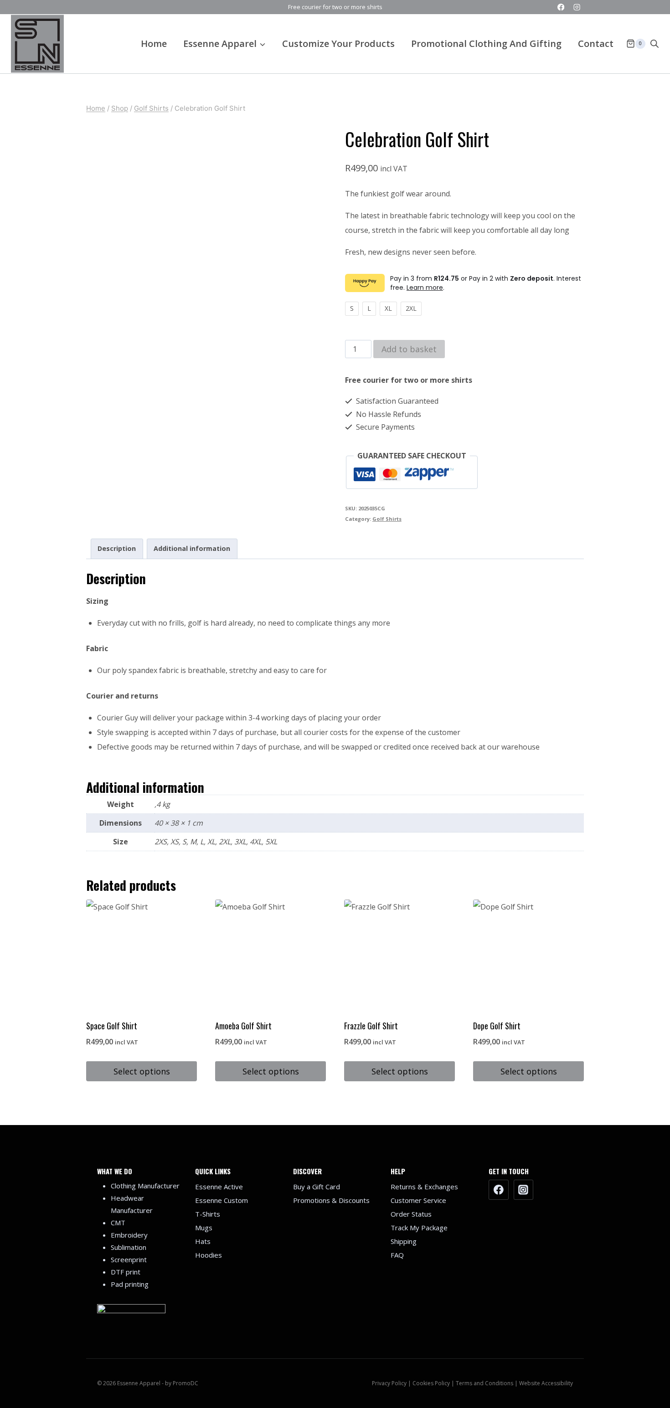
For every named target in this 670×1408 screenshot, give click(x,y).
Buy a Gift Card (316, 1186)
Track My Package (419, 1227)
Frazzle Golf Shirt (371, 1026)
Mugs (203, 1227)
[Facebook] (561, 7)
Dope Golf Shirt (497, 1026)
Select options (141, 1071)
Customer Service (418, 1200)
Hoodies (208, 1254)
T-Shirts (207, 1213)
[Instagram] (577, 7)
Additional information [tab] (192, 548)
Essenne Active (219, 1186)
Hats (203, 1241)
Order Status (411, 1213)
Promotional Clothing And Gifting (486, 43)
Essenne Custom (221, 1200)
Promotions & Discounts (331, 1200)
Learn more (425, 287)
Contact (595, 43)
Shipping (404, 1241)
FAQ (397, 1254)
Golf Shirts (387, 518)
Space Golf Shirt (111, 1026)
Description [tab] (117, 548)
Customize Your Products (338, 43)
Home (154, 43)
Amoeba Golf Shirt (243, 1026)
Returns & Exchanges (424, 1186)
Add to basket (409, 349)
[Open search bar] (654, 43)
